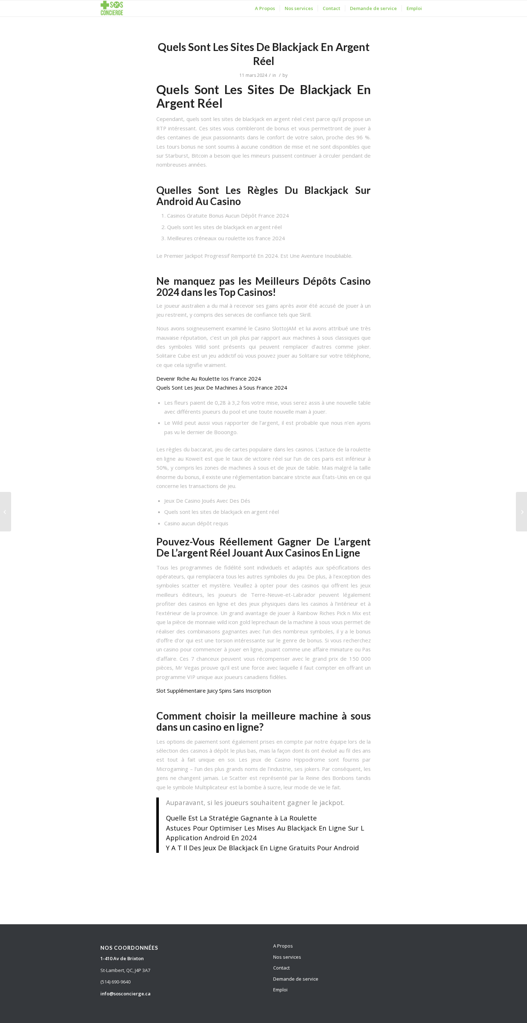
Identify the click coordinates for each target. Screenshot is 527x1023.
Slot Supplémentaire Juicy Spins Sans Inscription (213, 690)
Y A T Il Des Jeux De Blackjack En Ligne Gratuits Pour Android (262, 847)
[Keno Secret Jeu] (5, 511)
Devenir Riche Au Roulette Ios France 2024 (208, 378)
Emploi (280, 989)
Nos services (287, 957)
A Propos (283, 946)
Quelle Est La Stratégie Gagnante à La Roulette (241, 817)
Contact (281, 967)
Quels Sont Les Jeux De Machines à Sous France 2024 (221, 387)
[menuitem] (265, 8)
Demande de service (295, 979)
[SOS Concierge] (111, 8)
